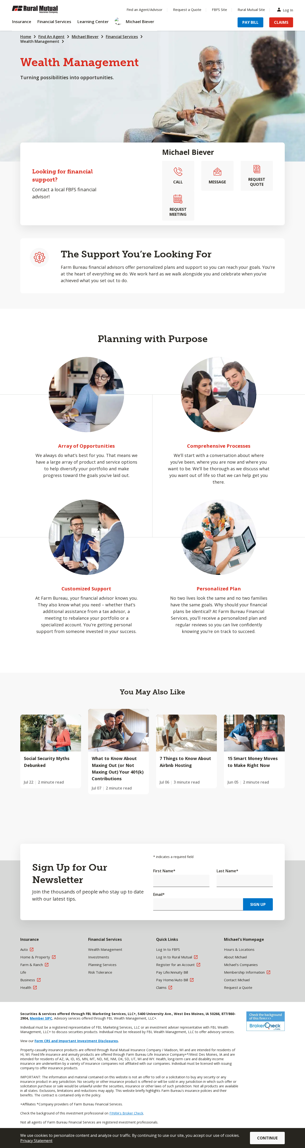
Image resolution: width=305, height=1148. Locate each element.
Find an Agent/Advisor (145, 9)
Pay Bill (250, 22)
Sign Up (258, 904)
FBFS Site (219, 9)
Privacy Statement (36, 1140)
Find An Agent (51, 36)
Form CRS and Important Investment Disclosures (76, 1041)
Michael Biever (85, 36)
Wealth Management (39, 41)
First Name (164, 870)
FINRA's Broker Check (126, 1113)
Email (159, 894)
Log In (288, 9)
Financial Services (122, 36)
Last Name (227, 870)
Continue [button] (267, 1138)
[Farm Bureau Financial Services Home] (43, 9)
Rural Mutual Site (251, 9)
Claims (281, 22)
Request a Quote (187, 9)
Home (25, 36)
